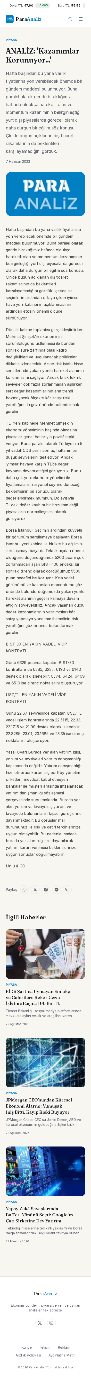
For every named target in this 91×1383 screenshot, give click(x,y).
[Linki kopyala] (67, 889)
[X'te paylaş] (35, 889)
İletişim (45, 1347)
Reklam (64, 1347)
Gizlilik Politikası (28, 1355)
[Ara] (70, 19)
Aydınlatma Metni (62, 1355)
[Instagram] (51, 1323)
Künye (27, 1347)
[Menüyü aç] (80, 19)
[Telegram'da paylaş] (56, 889)
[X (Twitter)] (39, 1323)
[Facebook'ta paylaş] (45, 889)
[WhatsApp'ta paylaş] (24, 889)
